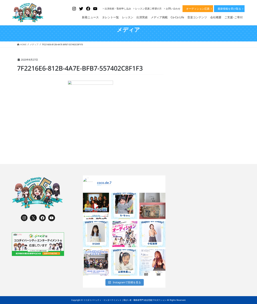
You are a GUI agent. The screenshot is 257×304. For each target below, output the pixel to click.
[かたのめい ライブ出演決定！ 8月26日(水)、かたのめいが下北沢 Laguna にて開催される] (152, 262)
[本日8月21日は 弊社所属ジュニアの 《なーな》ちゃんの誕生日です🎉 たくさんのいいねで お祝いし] (124, 206)
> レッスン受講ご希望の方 (147, 8)
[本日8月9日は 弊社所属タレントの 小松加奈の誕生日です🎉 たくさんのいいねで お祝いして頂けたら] (152, 234)
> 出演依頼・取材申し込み (117, 8)
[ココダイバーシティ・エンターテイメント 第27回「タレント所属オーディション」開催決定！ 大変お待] (96, 206)
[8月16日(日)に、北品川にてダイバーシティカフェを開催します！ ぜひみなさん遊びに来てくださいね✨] (96, 262)
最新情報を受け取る (229, 8)
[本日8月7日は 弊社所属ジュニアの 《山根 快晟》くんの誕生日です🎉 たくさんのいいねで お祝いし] (124, 262)
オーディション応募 (198, 8)
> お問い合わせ (172, 8)
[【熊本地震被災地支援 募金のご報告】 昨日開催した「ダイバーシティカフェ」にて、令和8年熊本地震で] (152, 206)
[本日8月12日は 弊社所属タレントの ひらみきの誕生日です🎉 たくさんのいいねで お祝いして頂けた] (96, 234)
